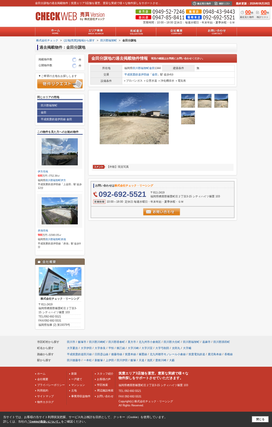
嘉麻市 (206, 341)
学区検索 (102, 385)
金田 (152, 68)
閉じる (260, 419)
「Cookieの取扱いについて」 (44, 421)
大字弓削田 (162, 348)
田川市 (71, 341)
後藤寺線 (116, 354)
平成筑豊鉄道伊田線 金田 (56, 119)
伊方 (63, 180)
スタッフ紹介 (105, 373)
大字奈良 (100, 348)
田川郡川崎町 (97, 341)
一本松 (88, 360)
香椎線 (228, 354)
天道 (141, 360)
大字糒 (187, 348)
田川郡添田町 (221, 341)
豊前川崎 (160, 360)
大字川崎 (133, 348)
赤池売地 (43, 230)
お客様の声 (104, 379)
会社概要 (42, 379)
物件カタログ (45, 402)
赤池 (63, 239)
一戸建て (76, 379)
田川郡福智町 (141, 68)
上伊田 (110, 360)
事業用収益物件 (81, 396)
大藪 (172, 360)
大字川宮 (147, 348)
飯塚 (133, 360)
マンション (78, 385)
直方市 (132, 341)
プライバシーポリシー (51, 385)
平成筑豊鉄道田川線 (79, 354)
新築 (74, 373)
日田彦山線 (101, 354)
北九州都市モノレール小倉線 (168, 354)
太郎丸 (176, 348)
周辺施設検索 (105, 390)
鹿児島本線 (215, 354)
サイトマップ (45, 396)
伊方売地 (43, 171)
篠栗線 (143, 354)
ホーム (41, 373)
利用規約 (42, 390)
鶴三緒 (121, 348)
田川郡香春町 (116, 341)
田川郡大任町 (172, 341)
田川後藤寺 (74, 360)
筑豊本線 (130, 354)
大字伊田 (86, 348)
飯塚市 (82, 341)
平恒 (111, 348)
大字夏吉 (72, 348)
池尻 (150, 360)
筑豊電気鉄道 (196, 354)
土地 (74, 390)
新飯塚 (99, 360)
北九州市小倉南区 (150, 341)
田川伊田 (122, 360)
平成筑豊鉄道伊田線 (136, 74)
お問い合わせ (105, 396)
